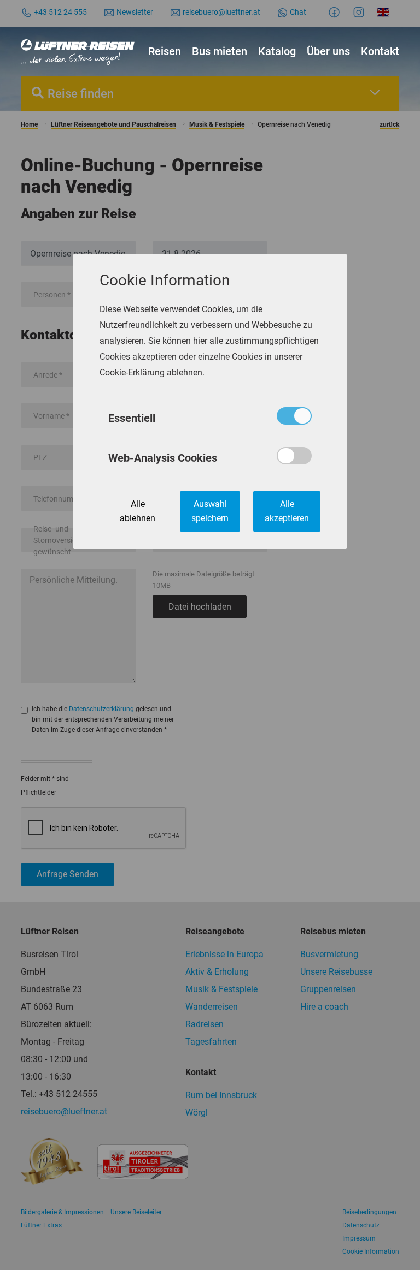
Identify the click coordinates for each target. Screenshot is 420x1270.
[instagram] (360, 12)
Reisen (164, 51)
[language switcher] (384, 12)
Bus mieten (219, 51)
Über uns (328, 51)
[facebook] (336, 12)
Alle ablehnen (137, 511)
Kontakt (380, 51)
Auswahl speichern (210, 511)
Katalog (277, 51)
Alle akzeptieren (287, 511)
